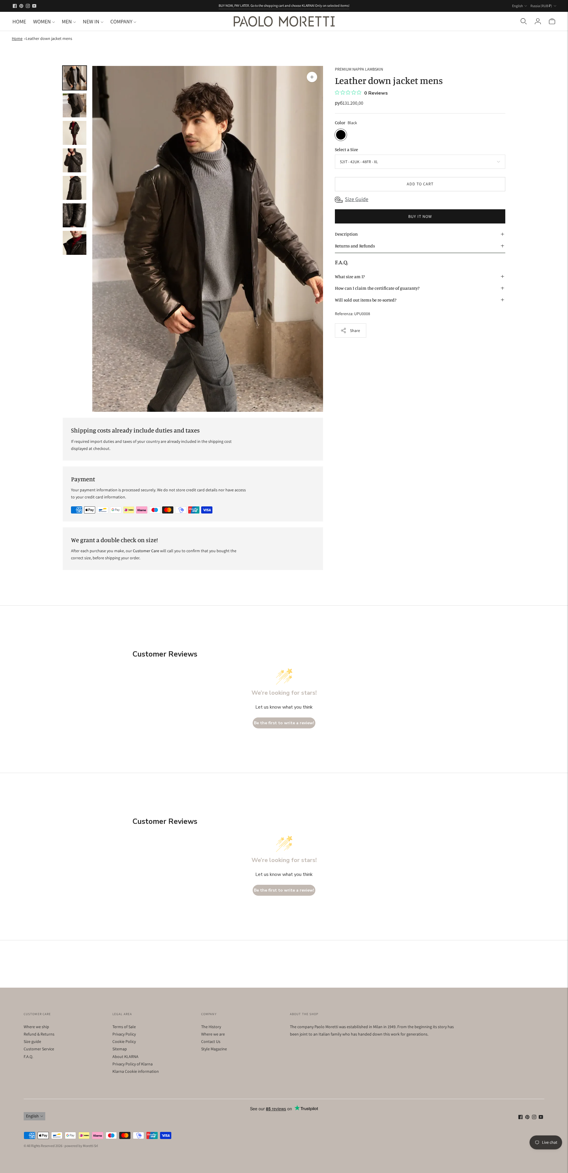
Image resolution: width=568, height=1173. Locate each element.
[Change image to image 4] (74, 160)
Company (121, 21)
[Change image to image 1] (74, 78)
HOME (19, 21)
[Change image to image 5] (74, 188)
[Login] (538, 21)
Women (42, 21)
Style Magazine (214, 1049)
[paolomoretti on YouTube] (34, 6)
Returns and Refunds (355, 246)
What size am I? (350, 276)
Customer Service (39, 1049)
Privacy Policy (124, 1034)
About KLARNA (125, 1056)
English (517, 6)
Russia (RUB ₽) (541, 6)
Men (67, 21)
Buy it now (420, 216)
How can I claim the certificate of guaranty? (377, 288)
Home (17, 38)
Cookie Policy (124, 1041)
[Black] (341, 134)
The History (211, 1026)
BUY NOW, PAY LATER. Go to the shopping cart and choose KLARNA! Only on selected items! (284, 5)
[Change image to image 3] (74, 133)
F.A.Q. (28, 1056)
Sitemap (119, 1049)
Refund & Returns (39, 1034)
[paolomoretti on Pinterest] (21, 6)
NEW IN (91, 21)
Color (340, 122)
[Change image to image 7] (74, 243)
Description (346, 234)
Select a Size (346, 149)
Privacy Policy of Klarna (132, 1064)
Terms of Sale (124, 1026)
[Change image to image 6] (74, 215)
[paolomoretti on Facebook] (15, 6)
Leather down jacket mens (49, 38)
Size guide (32, 1041)
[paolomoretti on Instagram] (28, 6)
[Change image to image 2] (74, 105)
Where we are (213, 1034)
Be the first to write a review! (284, 723)
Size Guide (356, 199)
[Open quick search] (523, 21)
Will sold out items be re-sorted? (365, 299)
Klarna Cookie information (135, 1071)
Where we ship (36, 1026)
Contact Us (210, 1041)
